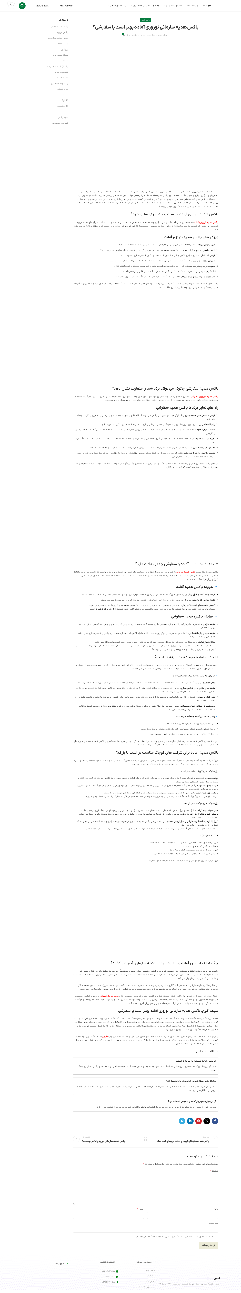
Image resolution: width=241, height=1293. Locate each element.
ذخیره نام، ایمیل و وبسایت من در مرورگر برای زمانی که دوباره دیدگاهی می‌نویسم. (175, 1236)
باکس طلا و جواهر (59, 26)
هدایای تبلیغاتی (60, 123)
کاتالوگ (64, 100)
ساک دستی (62, 89)
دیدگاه (214, 1171)
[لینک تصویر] (203, 1266)
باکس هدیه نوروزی (185, 571)
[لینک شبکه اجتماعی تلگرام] (182, 1121)
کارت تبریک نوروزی (109, 995)
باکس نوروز (145, 20)
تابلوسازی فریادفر (146, 1286)
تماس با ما (150, 1281)
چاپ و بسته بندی (59, 83)
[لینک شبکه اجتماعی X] (206, 1121)
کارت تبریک (62, 106)
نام (215, 1209)
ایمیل (140, 1209)
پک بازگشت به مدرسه (57, 66)
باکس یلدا (63, 43)
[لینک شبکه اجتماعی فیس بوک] (215, 1121)
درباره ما (151, 1275)
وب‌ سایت (213, 1222)
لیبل (66, 111)
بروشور (64, 49)
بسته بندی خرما (60, 55)
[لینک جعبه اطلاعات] (39, 6)
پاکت (65, 60)
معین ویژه (146, 35)
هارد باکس (63, 117)
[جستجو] (22, 5)
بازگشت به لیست (145, 1139)
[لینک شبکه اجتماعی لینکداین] (190, 1121)
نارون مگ (150, 1270)
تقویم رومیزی (61, 72)
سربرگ (65, 94)
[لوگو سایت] (224, 5)
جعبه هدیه (62, 77)
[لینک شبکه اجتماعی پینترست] (198, 1121)
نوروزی (118, 260)
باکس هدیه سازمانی (58, 38)
